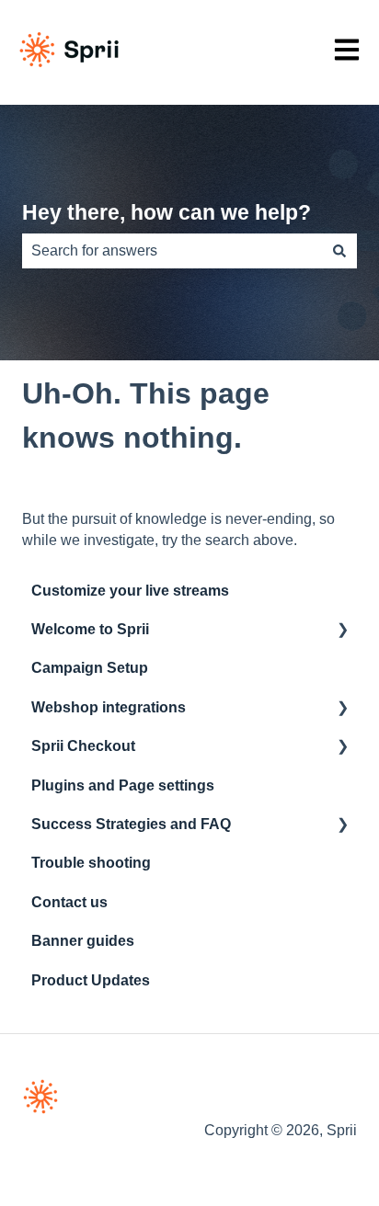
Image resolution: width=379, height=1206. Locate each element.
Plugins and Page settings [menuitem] (122, 785)
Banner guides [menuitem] (82, 941)
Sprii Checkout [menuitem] (83, 746)
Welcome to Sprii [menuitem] (90, 629)
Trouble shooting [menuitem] (91, 862)
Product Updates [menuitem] (90, 980)
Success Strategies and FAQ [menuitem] (131, 824)
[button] (342, 631)
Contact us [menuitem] (69, 902)
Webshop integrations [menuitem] (108, 707)
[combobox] (172, 250)
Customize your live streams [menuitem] (130, 590)
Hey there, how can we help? (166, 212)
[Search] (339, 250)
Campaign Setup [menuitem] (89, 668)
